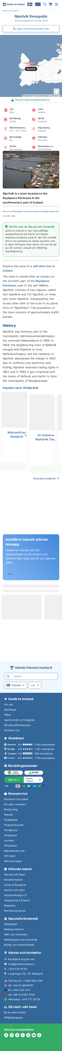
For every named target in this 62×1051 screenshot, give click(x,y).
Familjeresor (11, 830)
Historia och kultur (14, 890)
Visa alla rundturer (44, 478)
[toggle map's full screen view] (56, 91)
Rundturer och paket (16, 799)
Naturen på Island (14, 874)
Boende (8, 814)
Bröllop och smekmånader (19, 944)
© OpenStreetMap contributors (46, 96)
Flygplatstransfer (14, 824)
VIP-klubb (10, 855)
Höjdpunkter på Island (17, 900)
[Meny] (56, 4)
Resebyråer (10, 924)
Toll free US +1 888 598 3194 (25, 980)
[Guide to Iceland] (13, 4)
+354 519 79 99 (17, 968)
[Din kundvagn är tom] (50, 4)
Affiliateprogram (13, 1017)
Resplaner (10, 905)
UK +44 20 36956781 (21, 985)
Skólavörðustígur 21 (15, 895)
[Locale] (29, 4)
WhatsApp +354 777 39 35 (24, 999)
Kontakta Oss (11, 730)
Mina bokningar (13, 861)
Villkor (7, 714)
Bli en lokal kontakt (15, 1012)
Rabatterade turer (14, 850)
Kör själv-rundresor (15, 804)
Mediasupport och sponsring (20, 939)
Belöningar (10, 709)
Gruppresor (10, 835)
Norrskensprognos (14, 910)
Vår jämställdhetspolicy (17, 725)
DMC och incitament (16, 934)
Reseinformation (13, 879)
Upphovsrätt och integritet (19, 719)
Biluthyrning (11, 809)
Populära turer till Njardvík (20, 388)
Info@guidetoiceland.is (21, 964)
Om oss (8, 704)
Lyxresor (9, 840)
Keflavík (51, 345)
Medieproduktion (14, 929)
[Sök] (44, 4)
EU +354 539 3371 (19, 990)
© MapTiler (27, 96)
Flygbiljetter (11, 819)
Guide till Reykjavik (15, 884)
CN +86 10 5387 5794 (21, 994)
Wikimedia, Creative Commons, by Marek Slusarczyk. (36, 211)
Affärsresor (10, 845)
